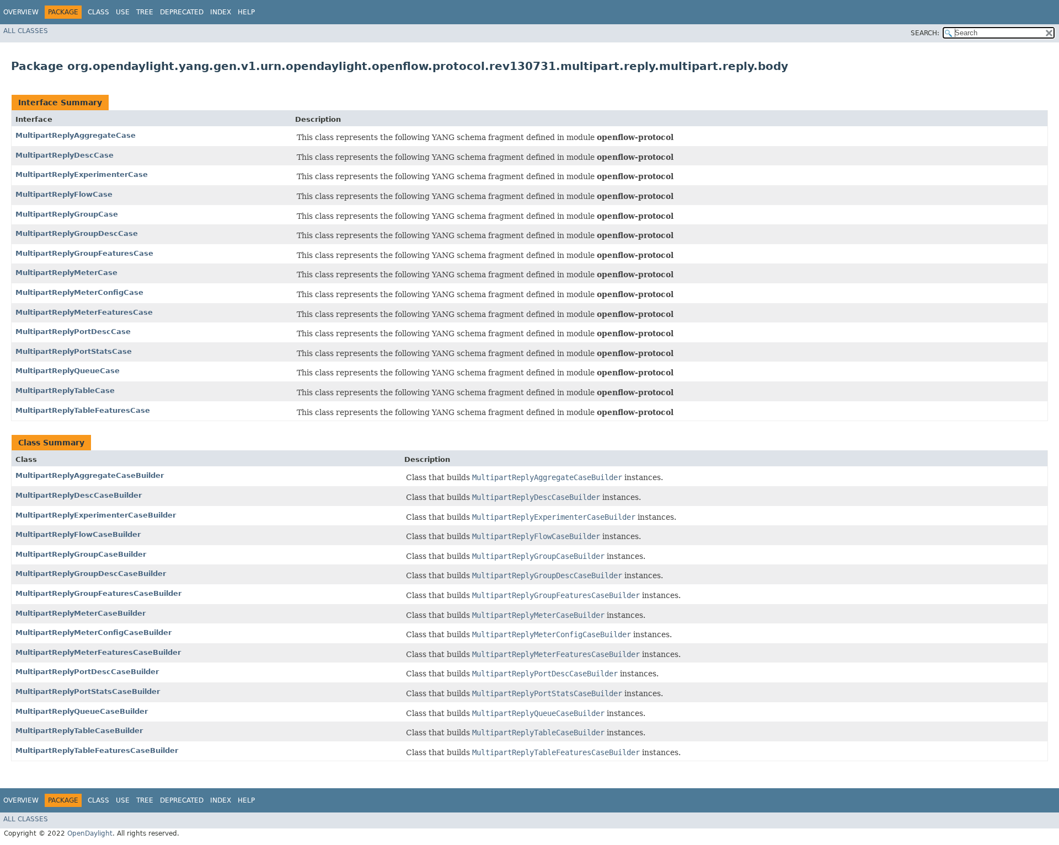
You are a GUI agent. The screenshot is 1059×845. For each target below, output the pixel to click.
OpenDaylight (90, 833)
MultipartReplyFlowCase (64, 194)
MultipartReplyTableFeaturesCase (82, 410)
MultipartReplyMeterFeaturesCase (84, 312)
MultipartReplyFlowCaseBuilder (78, 534)
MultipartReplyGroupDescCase (76, 233)
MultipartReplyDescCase (64, 155)
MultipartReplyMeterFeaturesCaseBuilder (98, 652)
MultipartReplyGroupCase (66, 214)
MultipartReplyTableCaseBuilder (79, 730)
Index (220, 12)
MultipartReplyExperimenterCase (81, 174)
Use (123, 12)
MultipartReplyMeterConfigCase (79, 292)
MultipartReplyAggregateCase (75, 135)
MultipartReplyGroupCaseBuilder (80, 554)
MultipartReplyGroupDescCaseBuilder (90, 573)
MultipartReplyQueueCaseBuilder (81, 711)
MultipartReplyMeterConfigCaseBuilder (93, 632)
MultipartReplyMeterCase (66, 272)
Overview (21, 12)
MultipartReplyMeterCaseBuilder (80, 613)
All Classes (25, 31)
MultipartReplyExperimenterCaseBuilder (95, 515)
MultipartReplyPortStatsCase (73, 351)
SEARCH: (925, 33)
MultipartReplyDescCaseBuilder (78, 495)
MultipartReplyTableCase (65, 390)
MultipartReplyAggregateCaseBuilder (89, 475)
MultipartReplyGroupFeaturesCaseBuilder (98, 593)
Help (246, 12)
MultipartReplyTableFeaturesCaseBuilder (96, 750)
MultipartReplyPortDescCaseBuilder (87, 672)
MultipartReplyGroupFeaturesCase (84, 253)
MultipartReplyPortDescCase (73, 331)
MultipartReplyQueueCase (67, 371)
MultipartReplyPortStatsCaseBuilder (87, 691)
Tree (144, 12)
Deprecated (182, 12)
